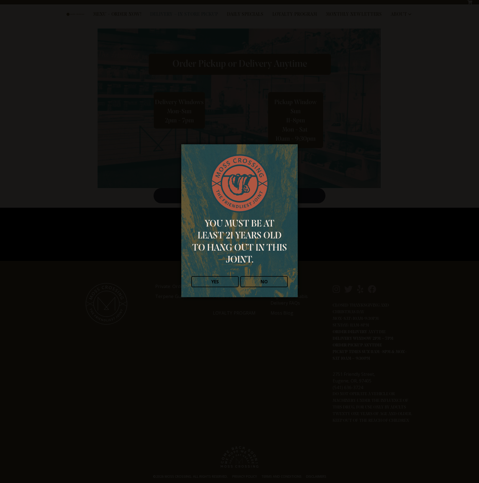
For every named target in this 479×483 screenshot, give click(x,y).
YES (215, 282)
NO (264, 282)
